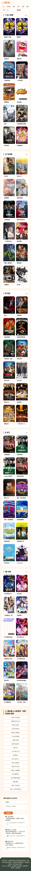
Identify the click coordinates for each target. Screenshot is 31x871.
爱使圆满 (6, 198)
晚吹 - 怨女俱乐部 (21, 498)
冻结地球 (19, 615)
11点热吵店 (20, 80)
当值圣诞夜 (7, 337)
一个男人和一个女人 (22, 424)
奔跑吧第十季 (20, 541)
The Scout (19, 563)
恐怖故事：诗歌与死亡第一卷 (11, 358)
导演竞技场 (7, 454)
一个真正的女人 (8, 241)
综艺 (18, 6)
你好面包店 (20, 454)
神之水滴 (19, 593)
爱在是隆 (19, 241)
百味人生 (19, 176)
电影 (14, 6)
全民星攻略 (7, 80)
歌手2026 (6, 498)
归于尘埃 (19, 380)
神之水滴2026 (20, 637)
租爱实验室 (20, 198)
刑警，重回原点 (8, 263)
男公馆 (18, 284)
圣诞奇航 (19, 315)
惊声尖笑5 (19, 358)
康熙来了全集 (7, 37)
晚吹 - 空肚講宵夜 (8, 519)
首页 (3, 6)
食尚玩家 (19, 102)
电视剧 (9, 6)
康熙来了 (19, 37)
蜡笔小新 (19, 58)
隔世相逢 (19, 263)
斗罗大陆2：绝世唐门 (22, 702)
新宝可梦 (6, 680)
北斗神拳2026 (7, 593)
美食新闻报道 (20, 519)
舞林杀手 (6, 424)
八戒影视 (6, 2)
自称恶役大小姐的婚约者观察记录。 (13, 658)
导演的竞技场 (20, 476)
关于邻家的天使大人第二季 (23, 658)
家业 (5, 124)
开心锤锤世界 (7, 702)
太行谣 (6, 176)
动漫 (23, 6)
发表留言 (9, 813)
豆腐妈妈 (6, 284)
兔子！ (6, 315)
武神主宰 (6, 58)
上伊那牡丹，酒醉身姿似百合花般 (12, 615)
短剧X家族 (6, 541)
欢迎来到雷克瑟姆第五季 (23, 337)
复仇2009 (6, 402)
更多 (26, 15)
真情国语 (6, 102)
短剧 (27, 6)
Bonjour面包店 (8, 476)
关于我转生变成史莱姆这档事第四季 (13, 637)
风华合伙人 (7, 563)
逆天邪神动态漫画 (21, 680)
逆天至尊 (6, 145)
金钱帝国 (19, 402)
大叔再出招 (7, 219)
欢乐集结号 (20, 145)
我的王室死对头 (21, 219)
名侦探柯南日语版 (21, 124)
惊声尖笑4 (6, 380)
